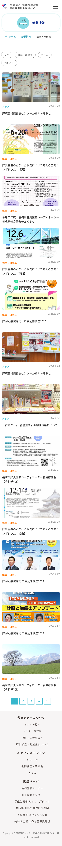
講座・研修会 (25, 55)
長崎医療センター (32, 788)
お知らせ (9, 63)
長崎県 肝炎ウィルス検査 (32, 815)
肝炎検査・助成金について (32, 744)
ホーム (12, 36)
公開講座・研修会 (32, 766)
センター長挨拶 (32, 731)
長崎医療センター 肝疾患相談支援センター (36, 833)
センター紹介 (32, 724)
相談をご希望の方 (32, 738)
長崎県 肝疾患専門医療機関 (32, 808)
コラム (44, 55)
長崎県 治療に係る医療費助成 (32, 821)
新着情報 (26, 36)
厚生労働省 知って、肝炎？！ (32, 801)
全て (6, 55)
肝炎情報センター (32, 795)
